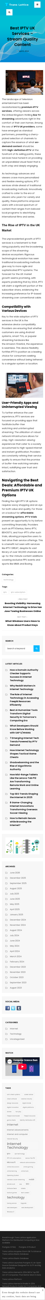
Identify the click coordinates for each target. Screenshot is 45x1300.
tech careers (25, 1193)
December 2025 (18, 877)
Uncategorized (17, 1039)
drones (9, 1112)
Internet (14, 1028)
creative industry (26, 1099)
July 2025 (14, 893)
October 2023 (17, 977)
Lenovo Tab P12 (30, 1158)
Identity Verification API (27, 1120)
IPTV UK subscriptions (14, 1158)
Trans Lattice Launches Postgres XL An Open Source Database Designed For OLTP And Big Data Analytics (21, 1265)
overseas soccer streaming (16, 1180)
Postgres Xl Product (27, 1247)
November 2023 (18, 972)
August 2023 (16, 987)
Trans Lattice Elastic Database (15, 1258)
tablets (23, 1188)
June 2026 (15, 872)
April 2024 (15, 951)
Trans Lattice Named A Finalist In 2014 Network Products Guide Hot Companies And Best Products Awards (21, 1286)
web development (27, 1208)
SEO (27, 1184)
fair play (18, 1112)
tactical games (12, 1193)
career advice (28, 1094)
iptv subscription (18, 592)
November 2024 (18, 925)
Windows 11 (10, 1212)
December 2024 (18, 919)
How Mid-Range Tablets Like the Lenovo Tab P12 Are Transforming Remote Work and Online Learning (24, 781)
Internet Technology (17, 1145)
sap (20, 1184)
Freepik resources (30, 1116)
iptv (5, 592)
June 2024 (15, 940)
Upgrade (23, 1203)
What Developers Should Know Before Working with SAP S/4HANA (24, 729)
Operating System (13, 1175)
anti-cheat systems (13, 1094)
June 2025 (15, 898)
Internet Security (12, 1139)
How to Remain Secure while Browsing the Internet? (23, 822)
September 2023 (18, 982)
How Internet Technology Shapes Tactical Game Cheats (24, 754)
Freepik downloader (13, 1116)
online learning (12, 1171)
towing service (11, 1203)
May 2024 (14, 945)
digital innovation (13, 1107)
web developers (12, 1208)
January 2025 (16, 914)
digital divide (26, 1103)
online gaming (28, 1167)
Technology (9, 579)
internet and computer (17, 1134)
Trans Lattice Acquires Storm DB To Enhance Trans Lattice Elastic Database (21, 1252)
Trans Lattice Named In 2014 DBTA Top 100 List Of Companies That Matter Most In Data (21, 1273)
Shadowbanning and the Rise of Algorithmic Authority (24, 766)
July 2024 (14, 935)
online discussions (13, 1167)
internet (12, 1125)
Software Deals (12, 1188)
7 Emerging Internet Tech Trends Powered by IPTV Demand (24, 741)
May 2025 (14, 904)
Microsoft (11, 1162)
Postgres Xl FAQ (9, 1247)
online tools (24, 1171)
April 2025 (15, 909)
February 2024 (17, 961)
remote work (11, 1184)
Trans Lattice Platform (12, 1279)
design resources (12, 1103)
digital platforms (28, 1107)
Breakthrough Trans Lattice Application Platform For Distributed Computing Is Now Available (20, 1240)
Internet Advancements (17, 1130)
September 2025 (18, 883)
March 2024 (16, 956)
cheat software (12, 1099)
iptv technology (20, 1154)
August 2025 (16, 888)
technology (16, 1197)
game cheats (11, 1120)
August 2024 (16, 930)
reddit (31, 1179)
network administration (27, 1162)
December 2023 (18, 966)
